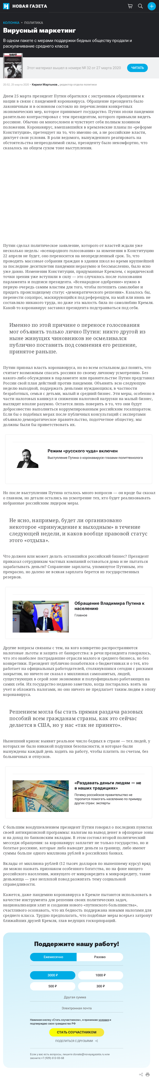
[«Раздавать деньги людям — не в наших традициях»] (78, 792)
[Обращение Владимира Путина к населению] (78, 613)
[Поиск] (140, 6)
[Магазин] (130, 6)
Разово (100, 957)
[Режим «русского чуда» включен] (78, 459)
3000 (51, 975)
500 (51, 986)
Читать (137, 68)
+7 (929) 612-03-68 (52, 1058)
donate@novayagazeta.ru (88, 1054)
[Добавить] (152, 6)
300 (99, 986)
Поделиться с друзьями (74, 1041)
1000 (99, 975)
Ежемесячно (53, 957)
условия (104, 1019)
